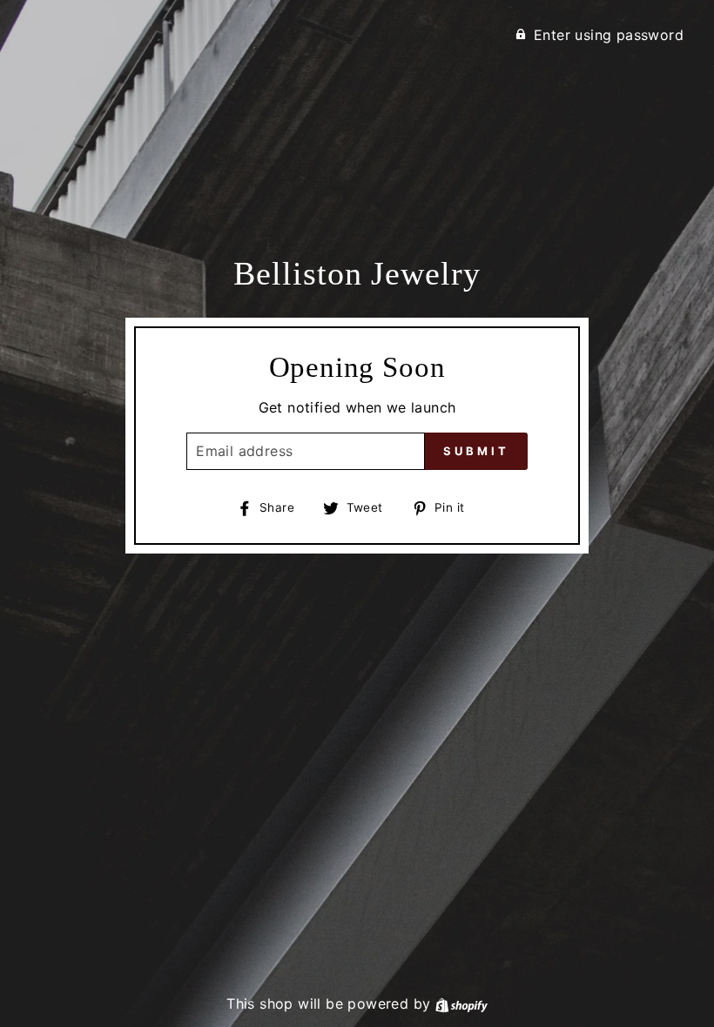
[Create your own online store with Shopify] (461, 1003)
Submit (476, 451)
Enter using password (609, 35)
